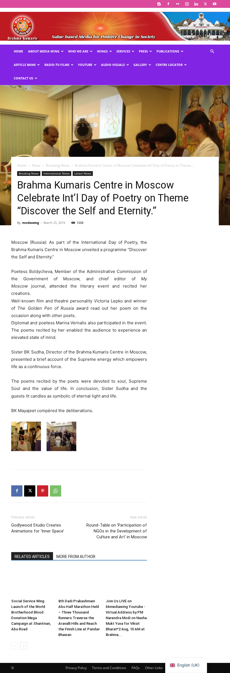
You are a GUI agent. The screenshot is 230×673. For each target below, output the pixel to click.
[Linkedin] (196, 4)
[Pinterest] (42, 491)
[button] (212, 51)
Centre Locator (169, 65)
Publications (168, 51)
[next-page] (23, 645)
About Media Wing (43, 51)
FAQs (136, 667)
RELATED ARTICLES (32, 556)
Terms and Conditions (109, 667)
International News (56, 173)
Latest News (82, 173)
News (36, 165)
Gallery (140, 65)
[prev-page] (14, 645)
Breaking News (58, 165)
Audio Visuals (113, 65)
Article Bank (25, 65)
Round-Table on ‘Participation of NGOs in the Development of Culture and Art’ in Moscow (116, 531)
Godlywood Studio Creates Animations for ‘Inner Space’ (37, 528)
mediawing (30, 222)
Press (143, 51)
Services (123, 51)
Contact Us (23, 78)
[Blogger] (159, 4)
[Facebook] (168, 4)
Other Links (154, 667)
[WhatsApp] (55, 491)
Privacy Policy (76, 667)
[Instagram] (187, 4)
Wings (102, 51)
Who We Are (78, 51)
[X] (205, 4)
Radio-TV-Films (56, 65)
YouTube (85, 65)
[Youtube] (214, 4)
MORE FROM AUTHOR (75, 556)
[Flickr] (177, 4)
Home (18, 51)
